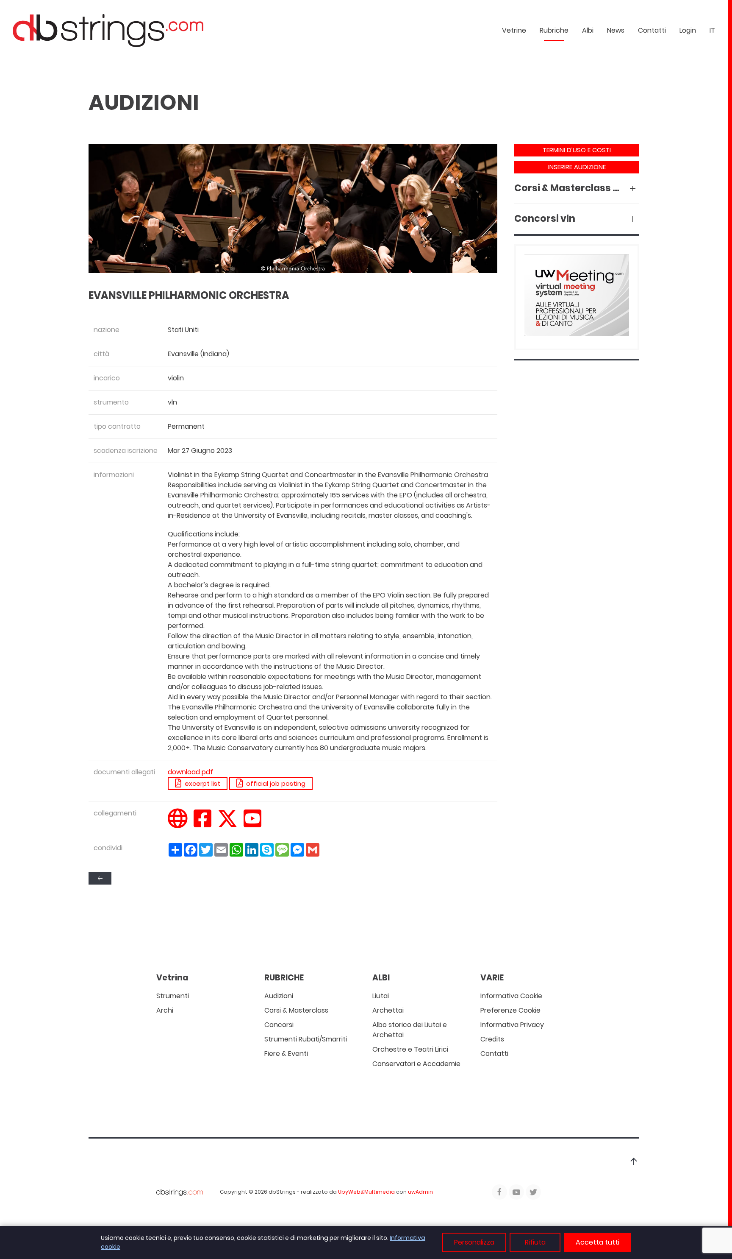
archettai (388, 1010)
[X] (227, 824)
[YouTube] (252, 824)
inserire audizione (577, 166)
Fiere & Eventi (286, 1053)
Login (687, 30)
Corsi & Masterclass (296, 1010)
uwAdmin (420, 1191)
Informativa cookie (511, 996)
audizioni (278, 996)
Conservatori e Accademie (416, 1064)
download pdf (190, 772)
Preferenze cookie (510, 1010)
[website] (178, 824)
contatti (652, 30)
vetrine (514, 30)
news (615, 30)
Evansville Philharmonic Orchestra (189, 295)
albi (587, 30)
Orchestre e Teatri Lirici (410, 1049)
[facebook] (202, 824)
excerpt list (200, 783)
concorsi (279, 1025)
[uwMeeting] (576, 296)
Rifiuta (535, 1242)
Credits (492, 1039)
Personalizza (474, 1242)
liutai (380, 996)
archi (164, 1010)
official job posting (274, 783)
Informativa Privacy (512, 1025)
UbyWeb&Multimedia (366, 1191)
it (712, 30)
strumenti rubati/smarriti (305, 1039)
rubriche (554, 30)
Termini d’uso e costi (577, 149)
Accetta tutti (597, 1242)
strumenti (172, 996)
